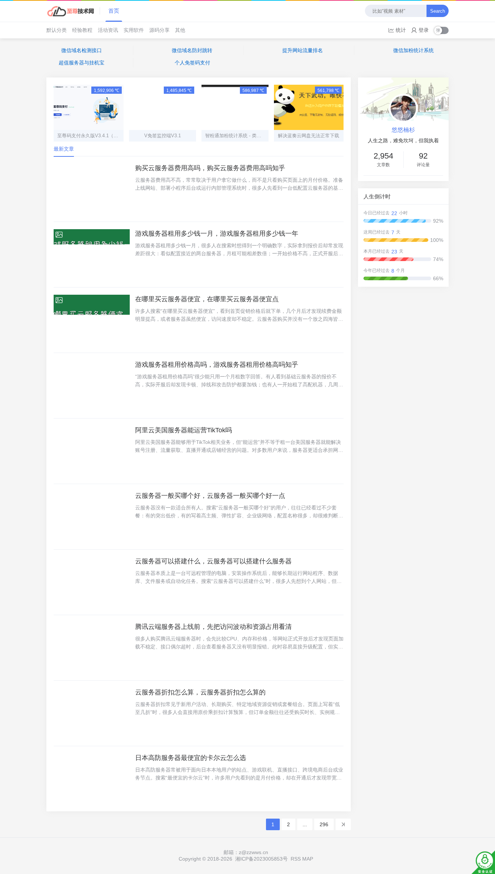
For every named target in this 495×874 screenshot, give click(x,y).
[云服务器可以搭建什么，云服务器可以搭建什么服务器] (92, 582)
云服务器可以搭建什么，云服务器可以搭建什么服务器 (213, 561)
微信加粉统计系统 (413, 50)
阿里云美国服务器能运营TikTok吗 (183, 430)
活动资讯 (108, 30)
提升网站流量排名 (302, 50)
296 (324, 824)
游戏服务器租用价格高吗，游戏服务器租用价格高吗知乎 (216, 364)
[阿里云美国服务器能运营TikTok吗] (92, 451)
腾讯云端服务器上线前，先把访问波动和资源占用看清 (213, 626)
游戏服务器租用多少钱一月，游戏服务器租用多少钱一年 (216, 233)
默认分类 (56, 30)
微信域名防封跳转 (192, 50)
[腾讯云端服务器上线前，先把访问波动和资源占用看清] (92, 647)
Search (437, 11)
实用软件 (134, 30)
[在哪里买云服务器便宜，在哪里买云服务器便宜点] (92, 320)
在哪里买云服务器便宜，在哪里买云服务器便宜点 (207, 299)
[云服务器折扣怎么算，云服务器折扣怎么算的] (92, 713)
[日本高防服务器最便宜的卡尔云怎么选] (92, 778)
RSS (296, 859)
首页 (113, 11)
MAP (307, 859)
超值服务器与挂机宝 (81, 63)
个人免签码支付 (192, 63)
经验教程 (82, 30)
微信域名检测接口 (81, 50)
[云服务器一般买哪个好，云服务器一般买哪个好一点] (92, 516)
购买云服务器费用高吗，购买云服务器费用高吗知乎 (210, 168)
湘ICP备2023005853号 (261, 859)
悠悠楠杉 (403, 130)
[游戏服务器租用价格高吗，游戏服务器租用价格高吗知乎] (92, 385)
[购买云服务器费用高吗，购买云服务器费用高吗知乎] (92, 189)
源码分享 (159, 30)
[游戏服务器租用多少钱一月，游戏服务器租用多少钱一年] (92, 254)
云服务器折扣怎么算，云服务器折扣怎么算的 (200, 692)
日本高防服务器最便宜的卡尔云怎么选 (190, 757)
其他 (180, 30)
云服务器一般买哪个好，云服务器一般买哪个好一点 (210, 495)
